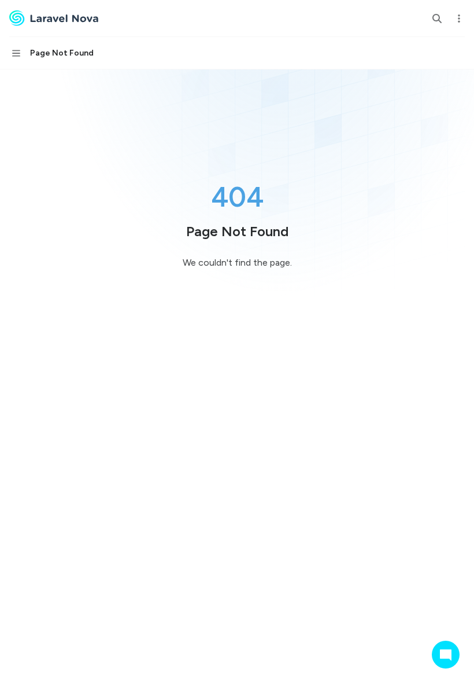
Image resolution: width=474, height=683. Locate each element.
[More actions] (459, 18)
